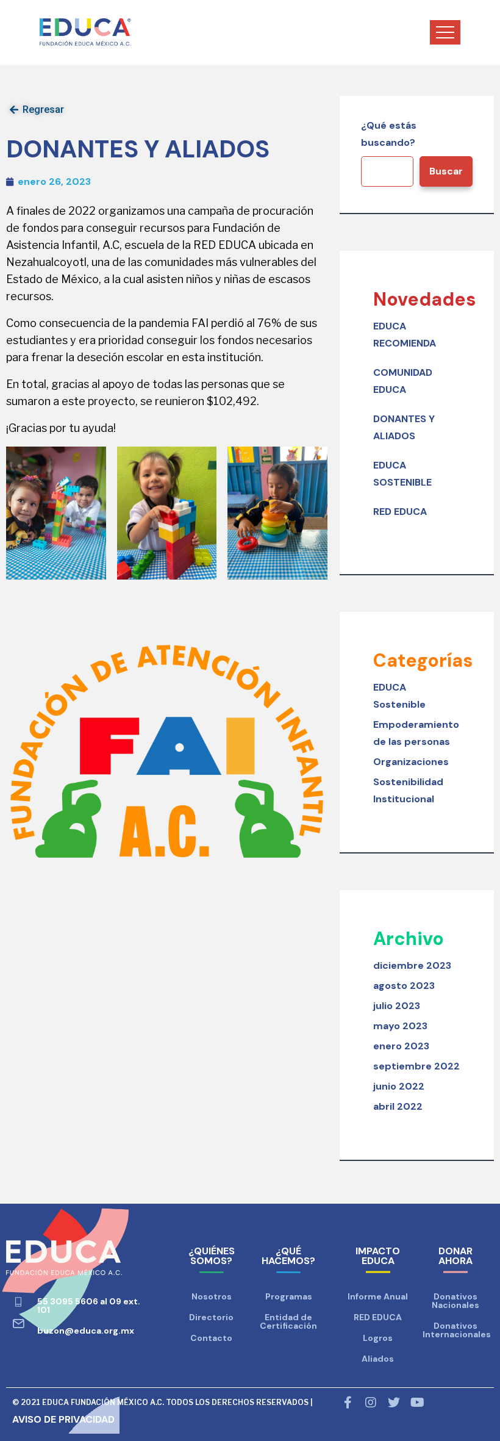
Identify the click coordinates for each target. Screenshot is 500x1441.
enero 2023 (401, 1046)
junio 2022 (398, 1086)
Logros (378, 1337)
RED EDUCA (400, 511)
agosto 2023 (404, 985)
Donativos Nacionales (455, 1300)
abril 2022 (398, 1106)
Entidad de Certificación (288, 1321)
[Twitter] (393, 1402)
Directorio (211, 1317)
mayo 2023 (400, 1025)
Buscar (446, 171)
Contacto (211, 1337)
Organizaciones (411, 761)
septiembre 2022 (416, 1066)
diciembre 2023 (412, 965)
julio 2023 (396, 1005)
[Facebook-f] (347, 1402)
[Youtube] (417, 1402)
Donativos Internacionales (457, 1330)
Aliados (378, 1358)
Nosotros (211, 1296)
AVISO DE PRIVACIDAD (63, 1419)
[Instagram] (370, 1402)
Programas (288, 1296)
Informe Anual (378, 1296)
